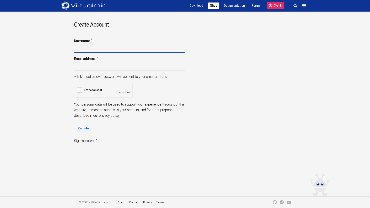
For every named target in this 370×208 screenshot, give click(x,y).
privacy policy (109, 115)
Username (89, 40)
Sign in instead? (85, 141)
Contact (134, 202)
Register (84, 128)
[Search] (295, 5)
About (121, 202)
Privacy (147, 202)
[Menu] (305, 5)
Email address (92, 58)
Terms (160, 202)
